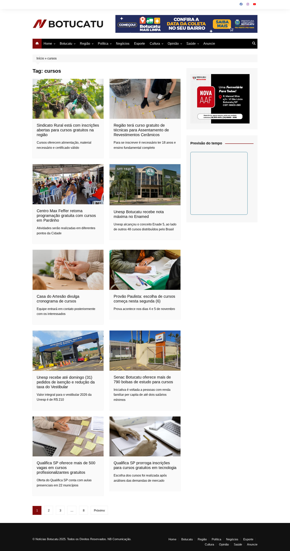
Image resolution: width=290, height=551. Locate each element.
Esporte (139, 43)
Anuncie (209, 43)
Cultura (155, 43)
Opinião (173, 43)
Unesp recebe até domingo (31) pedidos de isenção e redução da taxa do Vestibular (66, 382)
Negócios (122, 43)
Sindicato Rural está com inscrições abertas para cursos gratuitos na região (68, 130)
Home (48, 43)
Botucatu (66, 43)
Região (85, 43)
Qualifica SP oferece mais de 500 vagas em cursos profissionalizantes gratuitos (66, 468)
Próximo (99, 510)
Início (40, 58)
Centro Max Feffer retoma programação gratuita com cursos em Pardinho (66, 215)
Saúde (191, 43)
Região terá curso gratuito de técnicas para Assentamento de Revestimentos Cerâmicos (141, 130)
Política (103, 43)
